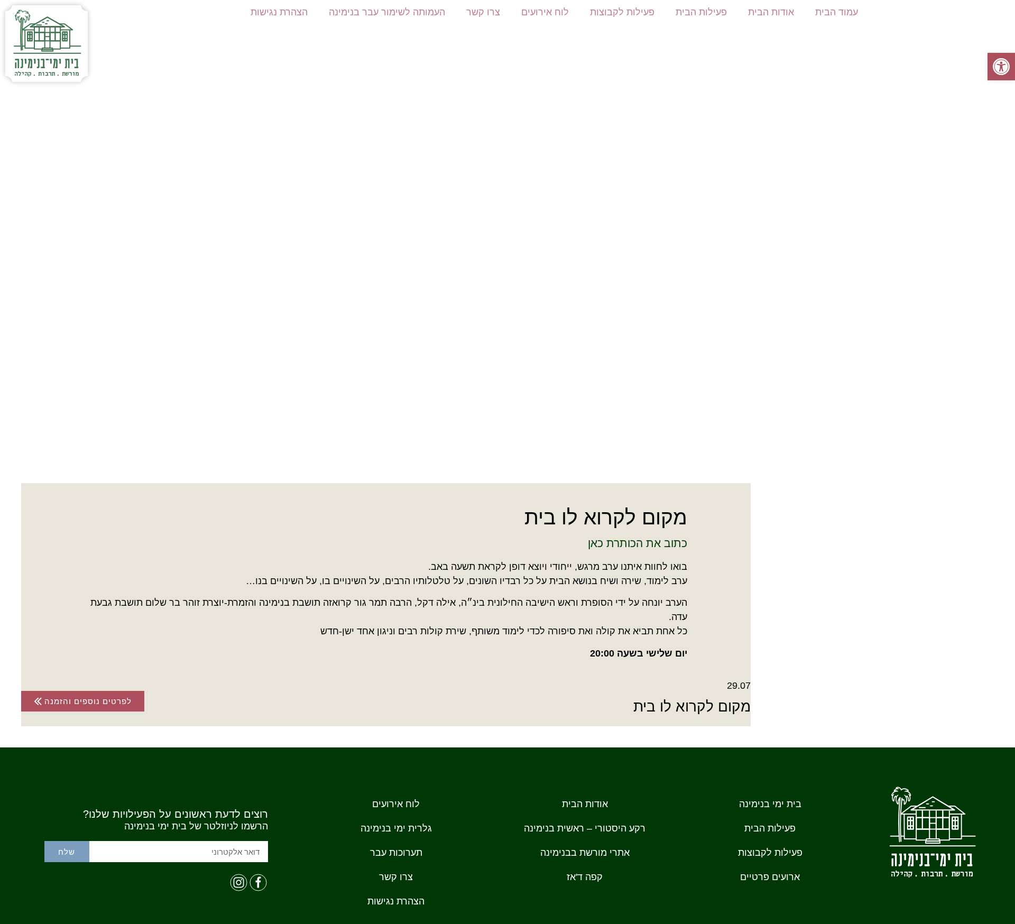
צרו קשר (483, 12)
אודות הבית (771, 12)
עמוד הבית (836, 12)
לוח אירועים (545, 12)
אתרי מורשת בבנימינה (585, 852)
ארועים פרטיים (770, 877)
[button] (1001, 66)
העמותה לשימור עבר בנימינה (387, 12)
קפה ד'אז (585, 877)
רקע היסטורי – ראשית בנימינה (584, 828)
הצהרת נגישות (279, 12)
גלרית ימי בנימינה (396, 828)
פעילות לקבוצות (622, 12)
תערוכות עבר (396, 852)
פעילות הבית (701, 12)
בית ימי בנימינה (770, 804)
